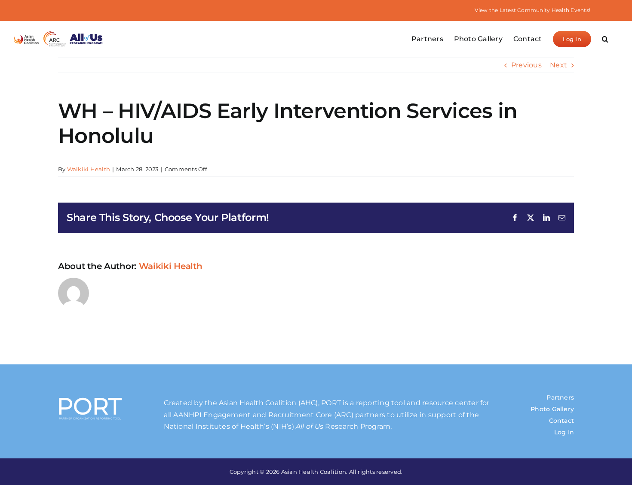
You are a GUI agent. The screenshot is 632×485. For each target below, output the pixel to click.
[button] (605, 39)
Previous (526, 65)
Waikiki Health (88, 169)
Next (558, 65)
